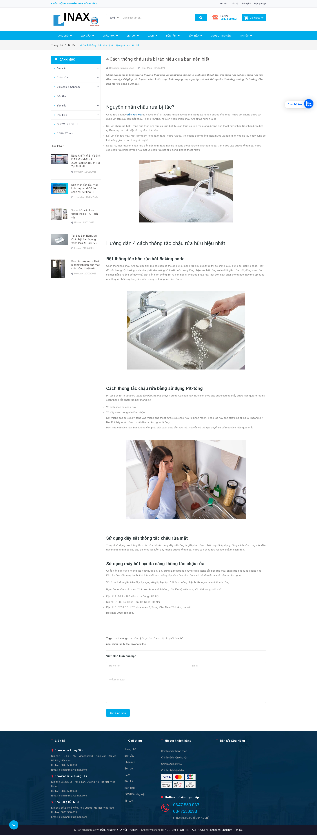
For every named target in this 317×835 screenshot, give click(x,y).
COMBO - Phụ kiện (135, 794)
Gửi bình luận (118, 712)
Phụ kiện (62, 114)
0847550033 (185, 811)
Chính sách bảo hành (173, 770)
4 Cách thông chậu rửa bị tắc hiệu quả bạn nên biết (157, 59)
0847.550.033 (69, 765)
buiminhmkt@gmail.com (73, 769)
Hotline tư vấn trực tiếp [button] (182, 797)
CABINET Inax (65, 133)
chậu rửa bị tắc (121, 643)
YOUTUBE (171, 829)
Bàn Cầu (129, 755)
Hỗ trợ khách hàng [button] (178, 740)
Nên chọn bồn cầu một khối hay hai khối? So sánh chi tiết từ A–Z (84, 188)
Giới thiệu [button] (135, 740)
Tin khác (57, 146)
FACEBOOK (197, 829)
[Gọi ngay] (14, 824)
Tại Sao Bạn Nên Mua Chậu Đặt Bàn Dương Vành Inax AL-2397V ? (84, 239)
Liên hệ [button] (60, 740)
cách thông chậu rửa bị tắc (129, 638)
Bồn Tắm (130, 781)
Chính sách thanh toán (174, 751)
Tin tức (223, 3)
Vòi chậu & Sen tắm (68, 86)
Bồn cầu (238, 829)
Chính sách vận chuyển (174, 757)
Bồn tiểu (61, 105)
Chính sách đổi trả (171, 763)
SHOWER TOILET (67, 124)
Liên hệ (234, 3)
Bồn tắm (62, 96)
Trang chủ (130, 749)
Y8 (206, 829)
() (256, 17)
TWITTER (183, 829)
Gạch (127, 775)
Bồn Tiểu (130, 787)
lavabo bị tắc (138, 643)
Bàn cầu (61, 68)
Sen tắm (215, 829)
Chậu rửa (62, 77)
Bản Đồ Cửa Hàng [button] (232, 740)
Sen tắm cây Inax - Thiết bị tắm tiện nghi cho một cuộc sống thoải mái (85, 265)
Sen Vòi (129, 768)
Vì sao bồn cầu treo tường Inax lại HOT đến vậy (84, 214)
